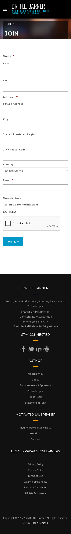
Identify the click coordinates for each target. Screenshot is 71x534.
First (6, 63)
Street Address (13, 103)
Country (8, 164)
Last (6, 80)
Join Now (13, 241)
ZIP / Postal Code (14, 149)
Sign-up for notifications (22, 204)
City (6, 119)
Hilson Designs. (39, 523)
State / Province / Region (19, 134)
